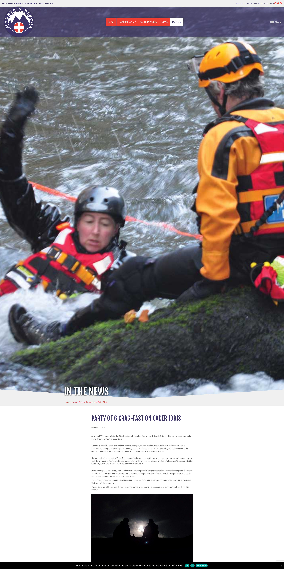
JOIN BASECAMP (127, 21)
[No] (281, 566)
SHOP (111, 21)
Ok (187, 565)
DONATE (176, 21)
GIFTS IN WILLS (148, 21)
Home (67, 402)
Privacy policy (202, 565)
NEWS (164, 21)
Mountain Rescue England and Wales (27, 3)
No (192, 565)
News (74, 402)
